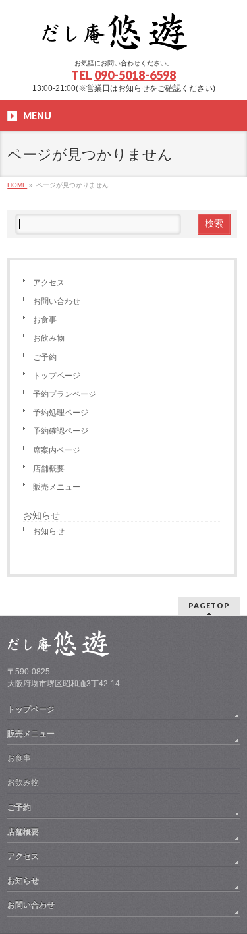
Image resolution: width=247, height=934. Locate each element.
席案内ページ (56, 450)
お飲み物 (49, 338)
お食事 (45, 319)
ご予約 (45, 357)
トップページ (56, 375)
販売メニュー (56, 487)
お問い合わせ (56, 301)
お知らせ (49, 531)
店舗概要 (49, 468)
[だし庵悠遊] (123, 36)
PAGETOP (209, 605)
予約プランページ (64, 394)
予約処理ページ (60, 412)
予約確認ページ (60, 431)
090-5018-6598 (135, 75)
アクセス (49, 282)
